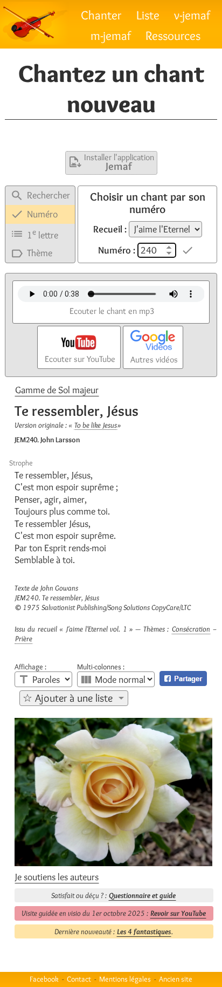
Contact (79, 979)
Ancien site (175, 979)
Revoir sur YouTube (178, 913)
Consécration (191, 629)
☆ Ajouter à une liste (68, 697)
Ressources (172, 35)
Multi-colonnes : (100, 666)
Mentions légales (125, 979)
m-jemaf (111, 35)
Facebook (44, 979)
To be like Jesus (95, 425)
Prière (23, 638)
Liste (147, 15)
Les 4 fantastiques (144, 931)
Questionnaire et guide (142, 895)
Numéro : (116, 250)
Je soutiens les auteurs (57, 877)
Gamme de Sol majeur (57, 390)
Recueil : (110, 229)
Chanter (101, 15)
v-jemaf (192, 15)
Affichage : (30, 666)
